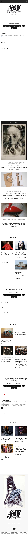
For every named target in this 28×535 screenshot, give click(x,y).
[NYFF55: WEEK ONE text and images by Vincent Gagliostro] (7, 350)
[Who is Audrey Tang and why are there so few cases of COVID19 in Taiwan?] (21, 245)
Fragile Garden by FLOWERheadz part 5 (6, 341)
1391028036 (4, 262)
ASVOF (18, 23)
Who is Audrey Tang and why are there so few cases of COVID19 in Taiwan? (21, 255)
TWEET (19, 26)
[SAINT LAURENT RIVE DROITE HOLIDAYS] (7, 431)
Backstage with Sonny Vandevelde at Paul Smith (7, 457)
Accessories (5, 188)
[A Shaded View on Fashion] (14, 9)
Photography (11, 163)
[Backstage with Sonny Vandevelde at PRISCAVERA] (7, 245)
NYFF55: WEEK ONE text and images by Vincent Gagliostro (7, 359)
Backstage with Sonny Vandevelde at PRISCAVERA (7, 254)
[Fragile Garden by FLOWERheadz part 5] (7, 333)
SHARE (14, 26)
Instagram (21, 162)
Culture (6, 162)
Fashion (20, 188)
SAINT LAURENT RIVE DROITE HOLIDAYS (6, 439)
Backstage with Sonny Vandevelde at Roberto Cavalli (21, 439)
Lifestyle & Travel (20, 190)
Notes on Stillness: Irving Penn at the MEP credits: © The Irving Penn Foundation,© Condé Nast (14, 224)
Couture (11, 188)
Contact (18, 523)
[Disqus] (14, 69)
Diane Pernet (18, 383)
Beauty (4, 219)
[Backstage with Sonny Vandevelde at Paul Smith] (7, 448)
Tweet (20, 191)
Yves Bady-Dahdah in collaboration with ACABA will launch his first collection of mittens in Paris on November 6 (21, 450)
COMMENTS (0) (7, 26)
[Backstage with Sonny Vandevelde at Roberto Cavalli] (21, 431)
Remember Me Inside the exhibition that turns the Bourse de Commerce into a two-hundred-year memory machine (14, 167)
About (13, 523)
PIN (24, 26)
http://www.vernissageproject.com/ (11, 393)
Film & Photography (13, 162)
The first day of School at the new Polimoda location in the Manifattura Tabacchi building (20, 275)
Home (9, 523)
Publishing (17, 163)
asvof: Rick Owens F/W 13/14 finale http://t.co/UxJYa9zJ (21, 332)
